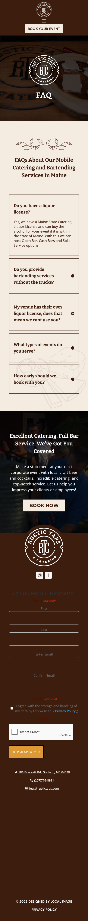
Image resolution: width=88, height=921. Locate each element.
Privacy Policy (65, 711)
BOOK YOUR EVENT (44, 29)
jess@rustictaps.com (44, 788)
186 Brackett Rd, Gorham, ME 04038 (44, 772)
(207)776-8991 (44, 780)
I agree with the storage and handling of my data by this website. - (46, 708)
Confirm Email (44, 675)
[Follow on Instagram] (39, 575)
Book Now (44, 505)
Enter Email (44, 654)
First (44, 608)
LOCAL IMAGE (61, 901)
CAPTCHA (44, 719)
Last (44, 629)
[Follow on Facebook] (48, 575)
